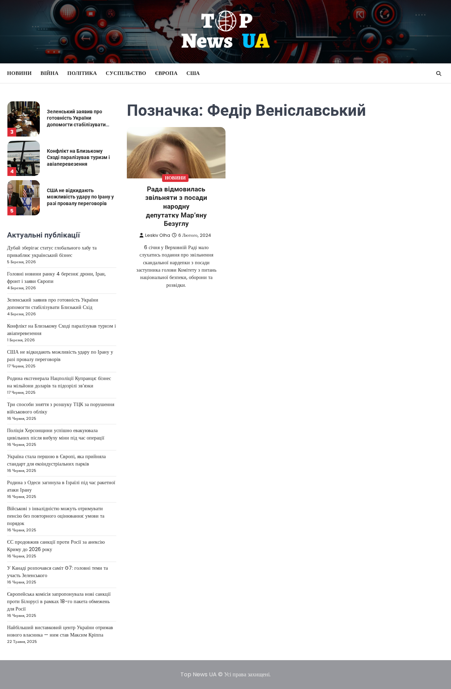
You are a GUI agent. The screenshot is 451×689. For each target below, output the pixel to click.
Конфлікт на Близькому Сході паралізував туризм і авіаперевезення (78, 157)
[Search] (438, 73)
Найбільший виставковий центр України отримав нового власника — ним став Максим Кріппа (60, 631)
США (193, 73)
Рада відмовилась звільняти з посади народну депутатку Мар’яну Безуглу (176, 206)
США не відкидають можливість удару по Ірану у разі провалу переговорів (80, 197)
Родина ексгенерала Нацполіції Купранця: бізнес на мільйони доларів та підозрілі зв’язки (59, 382)
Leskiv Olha (157, 235)
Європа (166, 73)
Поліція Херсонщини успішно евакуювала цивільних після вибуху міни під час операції (55, 434)
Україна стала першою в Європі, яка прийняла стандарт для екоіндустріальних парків (56, 460)
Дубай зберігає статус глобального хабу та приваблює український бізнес (52, 251)
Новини (19, 73)
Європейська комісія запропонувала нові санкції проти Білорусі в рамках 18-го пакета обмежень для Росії (59, 601)
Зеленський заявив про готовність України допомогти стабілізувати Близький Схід (52, 303)
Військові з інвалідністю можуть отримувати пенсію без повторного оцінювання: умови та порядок (55, 516)
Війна (49, 73)
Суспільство (126, 73)
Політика (82, 73)
